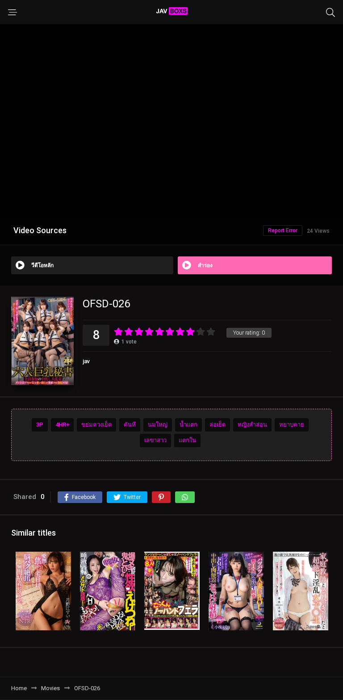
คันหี (130, 424)
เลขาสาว (155, 440)
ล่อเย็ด (217, 424)
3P (39, 424)
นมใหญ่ (157, 424)
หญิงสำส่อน (252, 424)
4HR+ (62, 424)
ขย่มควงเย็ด (96, 424)
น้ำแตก (188, 424)
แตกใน (187, 440)
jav (86, 361)
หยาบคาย (291, 424)
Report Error (282, 230)
